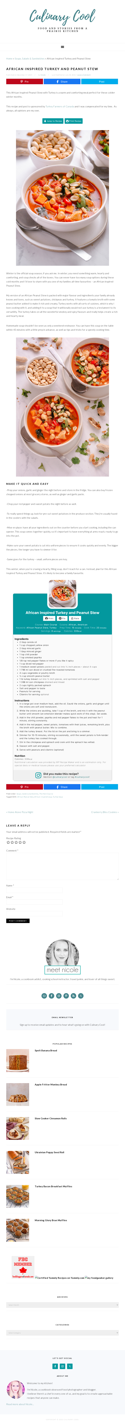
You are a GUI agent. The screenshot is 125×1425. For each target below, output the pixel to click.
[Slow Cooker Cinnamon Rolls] (17, 1129)
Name (10, 885)
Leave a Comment (84, 75)
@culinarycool (60, 777)
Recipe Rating (13, 838)
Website (11, 909)
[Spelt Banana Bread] (17, 1061)
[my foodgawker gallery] (99, 1277)
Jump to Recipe (54, 121)
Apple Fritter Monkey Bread (51, 1084)
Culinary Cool (62, 20)
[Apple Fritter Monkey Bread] (17, 1095)
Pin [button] (64, 618)
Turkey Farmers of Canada (60, 106)
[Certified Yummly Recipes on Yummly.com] (60, 1277)
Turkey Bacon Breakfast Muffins (53, 1186)
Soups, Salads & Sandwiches (30, 58)
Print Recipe (75, 121)
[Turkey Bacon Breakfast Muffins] (17, 1197)
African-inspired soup (43, 797)
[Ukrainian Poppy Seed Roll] (17, 1163)
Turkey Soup (58, 797)
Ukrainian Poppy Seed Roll (49, 1152)
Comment (12, 850)
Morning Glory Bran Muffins (51, 1220)
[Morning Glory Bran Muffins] (17, 1231)
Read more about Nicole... (20, 1404)
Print (50, 618)
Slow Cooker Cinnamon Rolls (51, 1118)
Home (9, 58)
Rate (76, 618)
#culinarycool (82, 777)
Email (9, 897)
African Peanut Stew (25, 797)
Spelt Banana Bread (46, 1050)
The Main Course (46, 794)
